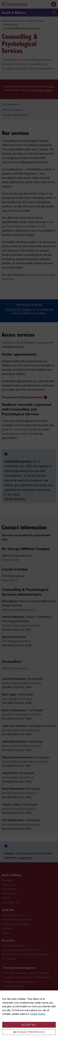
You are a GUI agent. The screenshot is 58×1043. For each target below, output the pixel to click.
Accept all (29, 1024)
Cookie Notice (37, 1013)
